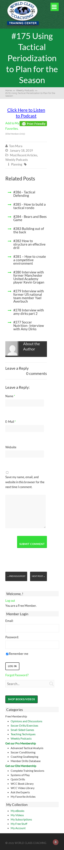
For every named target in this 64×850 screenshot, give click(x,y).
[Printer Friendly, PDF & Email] (33, 123)
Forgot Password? (17, 675)
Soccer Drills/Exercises (24, 725)
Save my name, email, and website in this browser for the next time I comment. (24, 482)
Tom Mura (15, 146)
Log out (10, 600)
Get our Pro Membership (20, 743)
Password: (12, 637)
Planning (16, 164)
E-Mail (10, 421)
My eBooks (17, 810)
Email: (9, 621)
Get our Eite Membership (20, 765)
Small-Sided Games (22, 729)
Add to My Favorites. (15, 128)
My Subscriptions (21, 819)
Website (10, 447)
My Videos (17, 815)
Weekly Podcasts (21, 738)
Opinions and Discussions (26, 721)
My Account (18, 828)
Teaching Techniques (23, 734)
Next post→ (38, 576)
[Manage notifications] (55, 842)
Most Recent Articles (23, 155)
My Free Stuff (19, 823)
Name (10, 396)
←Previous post (16, 576)
